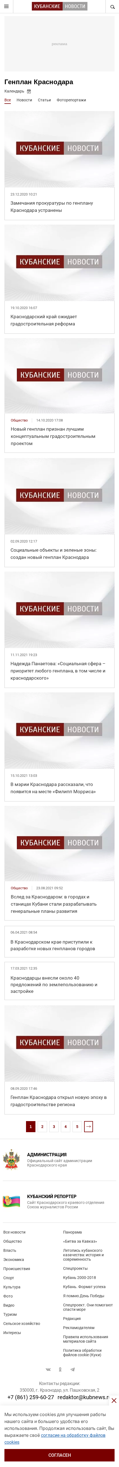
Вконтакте (48, 1369)
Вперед (88, 1126)
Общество (12, 1241)
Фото (8, 1296)
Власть (9, 1250)
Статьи (44, 100)
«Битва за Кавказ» (80, 1241)
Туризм (10, 1314)
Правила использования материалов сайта (85, 1339)
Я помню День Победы (83, 1296)
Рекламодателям (78, 1327)
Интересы (12, 1332)
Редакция (72, 1318)
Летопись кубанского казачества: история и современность (83, 1255)
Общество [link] (19, 420)
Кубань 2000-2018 (79, 1277)
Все (7, 100)
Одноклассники (60, 1369)
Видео (8, 1305)
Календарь (14, 91)
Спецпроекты (75, 1268)
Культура (11, 1287)
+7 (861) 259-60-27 (30, 1397)
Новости (24, 100)
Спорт (8, 1278)
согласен (59, 1455)
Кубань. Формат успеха (84, 1286)
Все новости (14, 1232)
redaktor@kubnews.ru (85, 1397)
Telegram (72, 1369)
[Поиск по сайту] (112, 6)
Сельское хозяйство (21, 1323)
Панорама (72, 1232)
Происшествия (16, 1268)
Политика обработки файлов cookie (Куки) (82, 1352)
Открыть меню (6, 6)
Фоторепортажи (71, 100)
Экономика (13, 1259)
